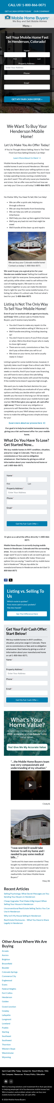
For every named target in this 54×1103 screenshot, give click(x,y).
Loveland (6, 1023)
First (15, 59)
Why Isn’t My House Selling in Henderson (22, 915)
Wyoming (6, 1057)
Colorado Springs (10, 972)
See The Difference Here (27, 614)
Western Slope (8, 1048)
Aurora (5, 955)
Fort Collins (7, 993)
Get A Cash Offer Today (18, 11)
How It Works (38, 1071)
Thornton (6, 1044)
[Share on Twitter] (10, 580)
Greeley (5, 1011)
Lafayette (6, 1015)
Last (39, 59)
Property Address (27, 63)
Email (27, 83)
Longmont (6, 1019)
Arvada (5, 951)
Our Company (41, 11)
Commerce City (9, 976)
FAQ (46, 1071)
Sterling (5, 1032)
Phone (27, 73)
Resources (18, 1074)
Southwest (7, 1040)
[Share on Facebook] (6, 580)
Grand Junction (9, 1006)
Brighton (6, 959)
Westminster (8, 1053)
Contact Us (26, 1071)
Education (41, 1074)
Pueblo (5, 1027)
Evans (4, 984)
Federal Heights (9, 988)
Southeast (6, 1036)
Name (27, 50)
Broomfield (7, 963)
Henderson (7, 997)
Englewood (7, 980)
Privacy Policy (30, 1074)
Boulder (5, 967)
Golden (5, 1001)
